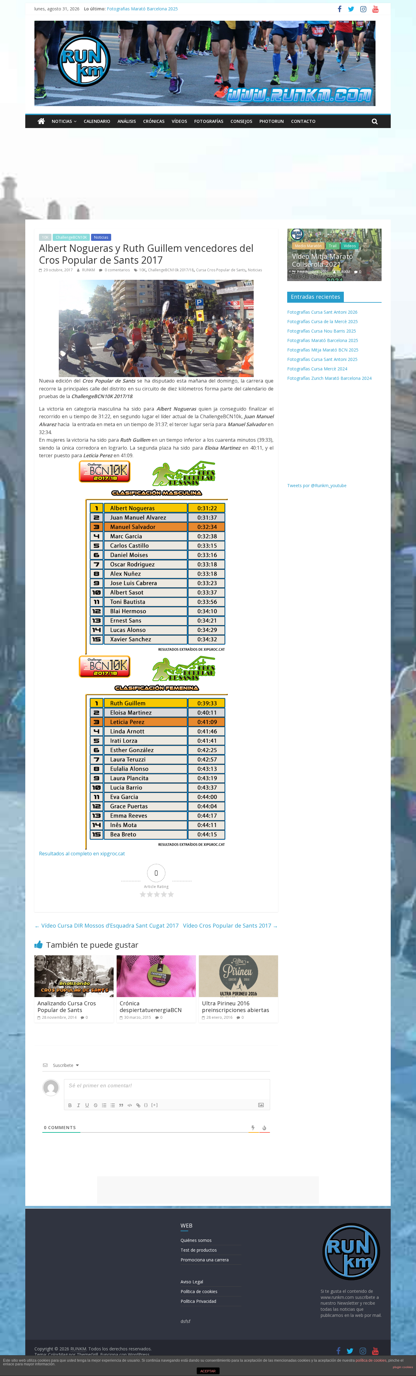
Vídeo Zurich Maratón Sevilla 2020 (326, 260)
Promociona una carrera (205, 1260)
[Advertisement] (208, 173)
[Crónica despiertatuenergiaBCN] (156, 959)
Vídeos (179, 121)
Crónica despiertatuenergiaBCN (151, 1007)
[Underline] (87, 1105)
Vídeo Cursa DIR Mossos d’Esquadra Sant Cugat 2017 (106, 925)
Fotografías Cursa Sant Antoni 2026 (322, 312)
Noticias (62, 121)
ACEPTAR (208, 1371)
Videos (323, 245)
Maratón (302, 245)
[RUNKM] (41, 121)
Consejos (241, 121)
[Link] (138, 1105)
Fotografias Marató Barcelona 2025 (142, 9)
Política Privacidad (198, 1301)
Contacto (303, 121)
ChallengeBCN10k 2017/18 (171, 270)
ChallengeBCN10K (71, 237)
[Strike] (95, 1105)
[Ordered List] (104, 1105)
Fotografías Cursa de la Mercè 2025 (322, 321)
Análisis (127, 121)
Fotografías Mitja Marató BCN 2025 (322, 350)
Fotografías (208, 121)
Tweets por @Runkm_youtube (317, 485)
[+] (154, 1105)
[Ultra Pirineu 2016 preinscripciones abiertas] (238, 959)
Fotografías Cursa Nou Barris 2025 (321, 331)
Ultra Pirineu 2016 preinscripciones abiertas (235, 1007)
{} (146, 1105)
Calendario (97, 121)
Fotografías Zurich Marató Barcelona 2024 (329, 378)
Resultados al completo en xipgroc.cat (82, 853)
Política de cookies (199, 1291)
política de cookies (371, 1360)
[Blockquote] (121, 1105)
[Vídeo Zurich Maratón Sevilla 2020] (334, 232)
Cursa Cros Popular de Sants (220, 270)
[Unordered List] (112, 1105)
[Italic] (78, 1105)
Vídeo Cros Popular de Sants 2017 (230, 925)
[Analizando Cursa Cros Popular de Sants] (74, 959)
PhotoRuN (271, 121)
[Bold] (70, 1105)
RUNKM (89, 270)
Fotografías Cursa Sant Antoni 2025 (322, 359)
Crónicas (153, 121)
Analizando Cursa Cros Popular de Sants (66, 1007)
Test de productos (199, 1250)
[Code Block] (129, 1105)
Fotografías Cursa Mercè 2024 (317, 369)
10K (45, 237)
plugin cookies (403, 1367)
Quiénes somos (196, 1240)
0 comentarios (117, 270)
